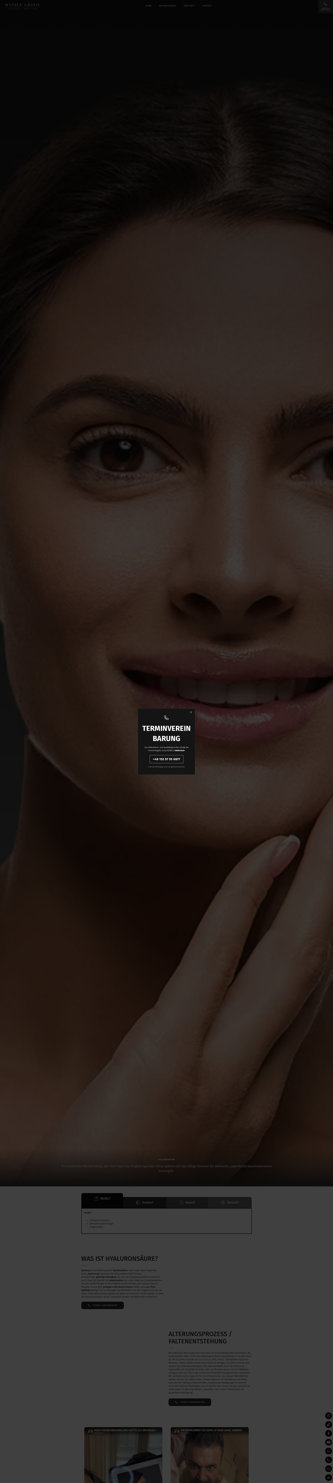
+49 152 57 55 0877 (166, 759)
